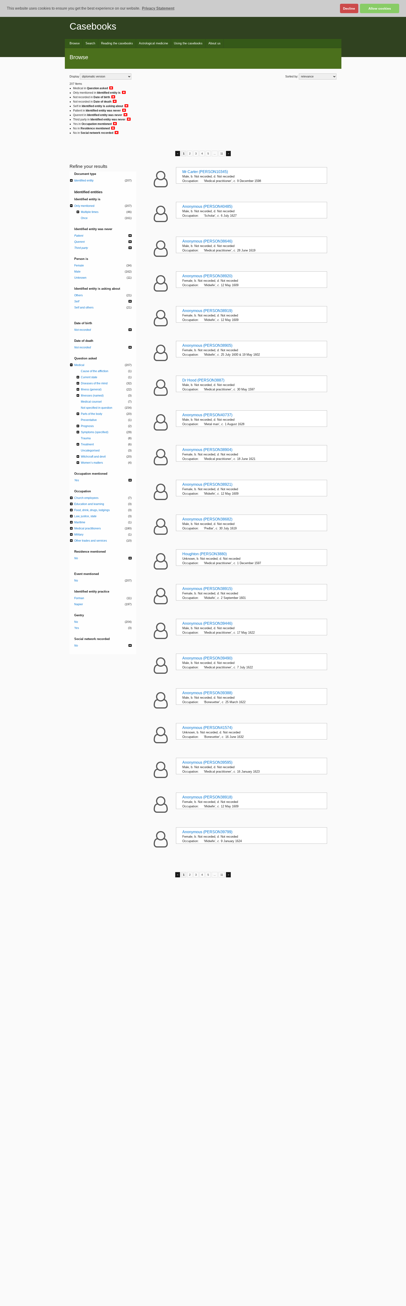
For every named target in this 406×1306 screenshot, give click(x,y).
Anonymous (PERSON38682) (207, 519)
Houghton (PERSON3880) (204, 554)
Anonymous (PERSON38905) (207, 345)
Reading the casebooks (117, 43)
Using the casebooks (188, 43)
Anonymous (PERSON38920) (207, 276)
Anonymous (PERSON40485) (207, 206)
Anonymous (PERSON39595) (207, 762)
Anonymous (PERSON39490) (207, 658)
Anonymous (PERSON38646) (207, 241)
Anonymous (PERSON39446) (207, 623)
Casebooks (93, 26)
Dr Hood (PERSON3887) (203, 380)
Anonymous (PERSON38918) (207, 797)
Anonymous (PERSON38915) (207, 589)
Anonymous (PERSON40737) (207, 415)
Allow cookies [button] (379, 8)
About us (214, 43)
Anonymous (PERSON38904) (207, 450)
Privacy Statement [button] (158, 8)
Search (90, 43)
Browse (75, 43)
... (215, 153)
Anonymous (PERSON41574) (207, 728)
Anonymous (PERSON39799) (207, 832)
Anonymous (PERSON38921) (207, 484)
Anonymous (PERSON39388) (207, 693)
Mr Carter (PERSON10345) (205, 172)
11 (221, 153)
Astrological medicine (153, 43)
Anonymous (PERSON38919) (207, 311)
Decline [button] (349, 8)
